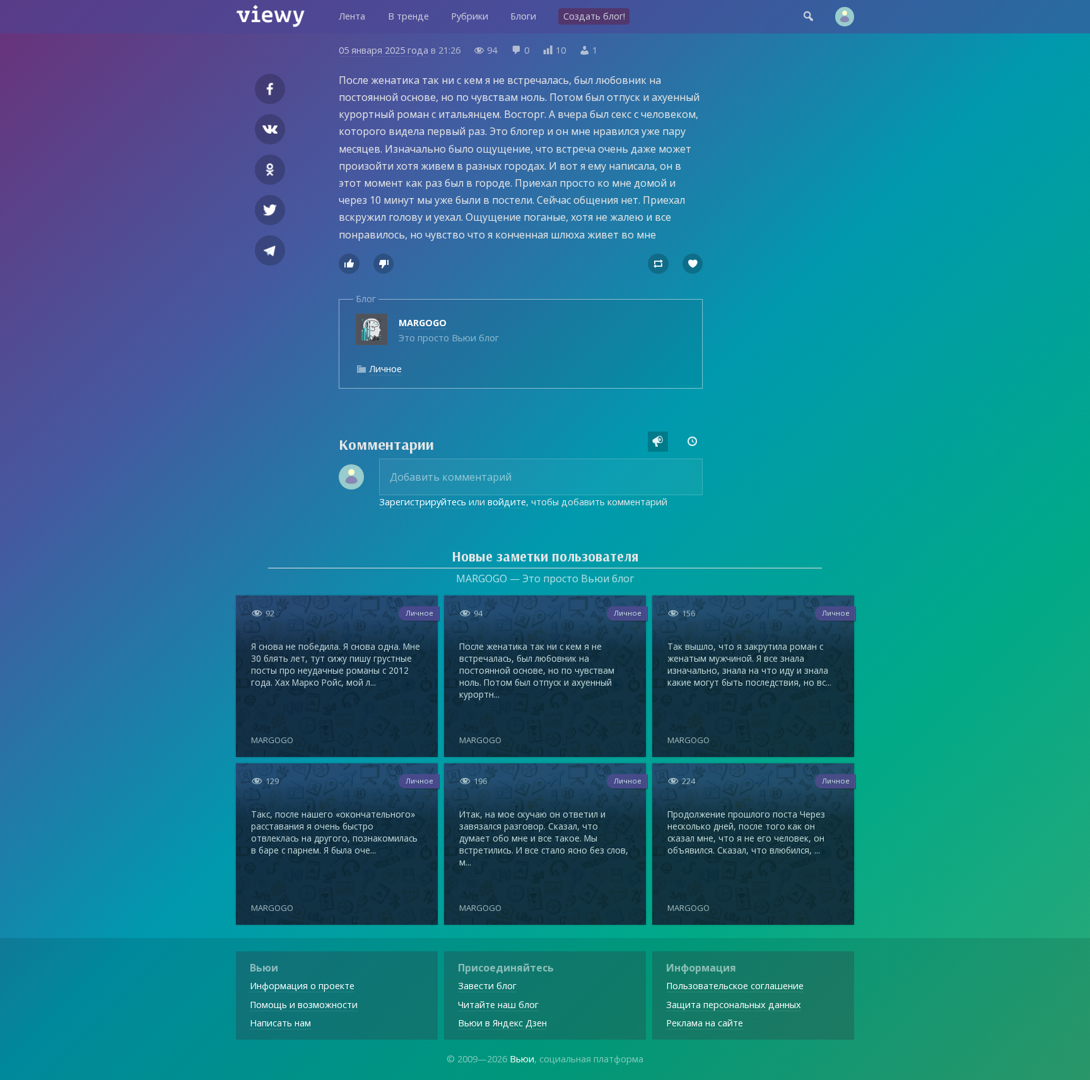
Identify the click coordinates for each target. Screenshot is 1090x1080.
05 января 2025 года (383, 50)
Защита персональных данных (733, 1005)
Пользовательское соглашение (735, 986)
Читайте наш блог (498, 1005)
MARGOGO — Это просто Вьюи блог (545, 578)
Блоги (523, 16)
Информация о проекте (302, 986)
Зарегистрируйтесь (422, 502)
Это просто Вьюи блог (449, 330)
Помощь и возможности (304, 1005)
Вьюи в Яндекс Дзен (502, 1023)
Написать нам (280, 1023)
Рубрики (469, 16)
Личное (385, 369)
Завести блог (487, 986)
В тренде (408, 16)
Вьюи (522, 1059)
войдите (507, 502)
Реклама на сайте (704, 1023)
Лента (352, 16)
